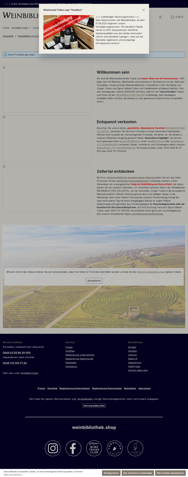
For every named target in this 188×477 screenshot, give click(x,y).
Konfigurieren (111, 473)
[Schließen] (143, 10)
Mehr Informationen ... (13, 474)
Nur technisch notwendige (137, 473)
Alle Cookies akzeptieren (170, 473)
